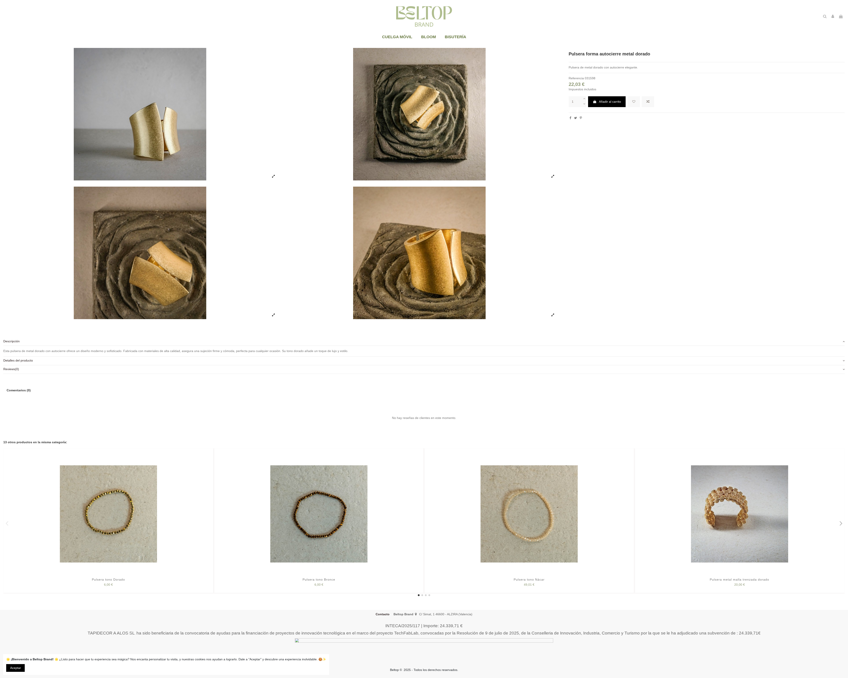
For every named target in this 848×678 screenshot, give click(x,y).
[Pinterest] (581, 118)
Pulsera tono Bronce (319, 579)
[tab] (424, 341)
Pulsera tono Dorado (108, 579)
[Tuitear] (575, 118)
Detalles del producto (18, 360)
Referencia (576, 78)
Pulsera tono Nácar (529, 579)
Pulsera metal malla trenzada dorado (739, 579)
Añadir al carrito (610, 101)
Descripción (11, 341)
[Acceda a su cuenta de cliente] (832, 16)
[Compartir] (570, 118)
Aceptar (15, 668)
